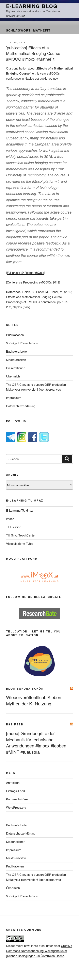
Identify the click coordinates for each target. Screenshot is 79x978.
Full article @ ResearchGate (25, 272)
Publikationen (15, 335)
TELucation (13, 527)
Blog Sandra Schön (25, 688)
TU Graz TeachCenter (20, 535)
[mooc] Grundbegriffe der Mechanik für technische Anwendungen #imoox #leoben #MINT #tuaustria (36, 742)
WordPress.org (16, 807)
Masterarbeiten (16, 359)
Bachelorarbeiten (17, 351)
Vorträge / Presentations (22, 343)
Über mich (13, 376)
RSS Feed (14, 724)
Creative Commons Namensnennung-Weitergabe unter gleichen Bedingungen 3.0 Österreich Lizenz (39, 950)
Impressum (13, 397)
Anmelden (12, 782)
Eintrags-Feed (15, 791)
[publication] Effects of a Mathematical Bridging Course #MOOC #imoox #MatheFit (33, 53)
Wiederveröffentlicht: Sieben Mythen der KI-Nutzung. (33, 700)
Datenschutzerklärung (20, 406)
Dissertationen (15, 368)
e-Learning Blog (32, 6)
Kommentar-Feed (17, 799)
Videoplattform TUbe (19, 543)
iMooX (10, 518)
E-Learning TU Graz (19, 510)
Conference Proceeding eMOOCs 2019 (33, 282)
